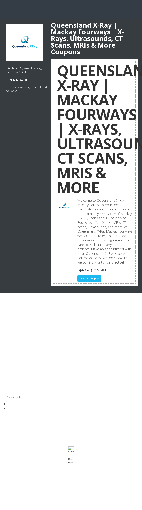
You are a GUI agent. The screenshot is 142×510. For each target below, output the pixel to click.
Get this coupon (89, 278)
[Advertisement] (71, 9)
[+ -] (71, 454)
